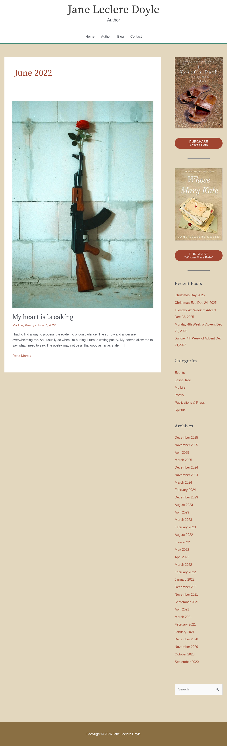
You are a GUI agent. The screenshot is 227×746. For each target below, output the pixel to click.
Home (90, 36)
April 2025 (182, 452)
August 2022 (184, 535)
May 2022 (182, 549)
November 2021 (186, 594)
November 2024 (186, 475)
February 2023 (185, 527)
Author (106, 36)
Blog (120, 36)
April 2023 (182, 512)
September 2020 (187, 662)
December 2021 (186, 587)
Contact (136, 36)
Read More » (21, 356)
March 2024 (183, 482)
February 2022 (185, 572)
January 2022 (184, 579)
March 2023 (183, 519)
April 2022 (182, 557)
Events (180, 372)
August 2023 (184, 505)
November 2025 (186, 445)
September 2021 (187, 602)
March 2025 (183, 460)
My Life (17, 325)
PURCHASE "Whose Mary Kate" (198, 255)
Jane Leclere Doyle (113, 10)
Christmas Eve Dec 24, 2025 (196, 302)
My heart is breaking (43, 317)
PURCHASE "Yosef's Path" (198, 143)
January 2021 (184, 632)
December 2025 (186, 437)
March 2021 (183, 617)
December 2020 (186, 639)
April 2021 (182, 609)
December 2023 (186, 497)
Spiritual (180, 410)
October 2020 (184, 654)
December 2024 (186, 467)
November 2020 (186, 647)
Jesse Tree (183, 380)
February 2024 (185, 490)
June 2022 (182, 542)
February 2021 (185, 624)
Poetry (29, 325)
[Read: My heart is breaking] (82, 204)
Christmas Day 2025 (190, 295)
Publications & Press (190, 402)
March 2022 (183, 564)
